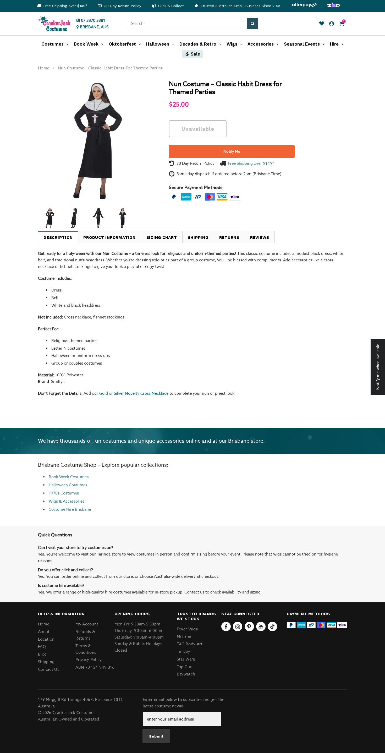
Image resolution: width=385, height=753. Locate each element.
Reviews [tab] (259, 237)
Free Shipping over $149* (65, 6)
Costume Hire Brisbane (70, 509)
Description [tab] (58, 237)
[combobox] (187, 23)
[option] (62, 6)
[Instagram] (237, 626)
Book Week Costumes (69, 476)
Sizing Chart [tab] (161, 237)
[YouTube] (261, 626)
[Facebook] (226, 626)
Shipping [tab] (198, 237)
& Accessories (71, 501)
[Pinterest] (249, 626)
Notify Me (231, 151)
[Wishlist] (322, 24)
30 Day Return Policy (122, 6)
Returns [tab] (229, 237)
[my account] (332, 24)
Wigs (53, 501)
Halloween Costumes (68, 484)
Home (43, 67)
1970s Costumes (64, 493)
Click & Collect (170, 6)
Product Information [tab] (109, 237)
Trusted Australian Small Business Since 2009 (240, 6)
